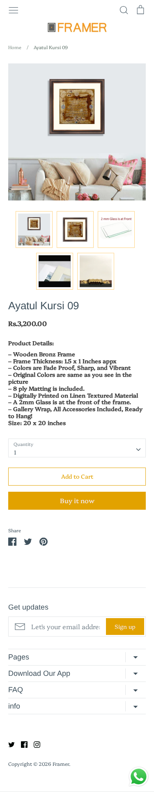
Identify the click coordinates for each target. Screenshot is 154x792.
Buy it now (77, 500)
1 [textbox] (15, 452)
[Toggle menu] (13, 9)
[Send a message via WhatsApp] (138, 776)
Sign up (125, 626)
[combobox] (77, 448)
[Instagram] (34, 743)
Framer (61, 763)
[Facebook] (21, 743)
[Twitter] (8, 743)
